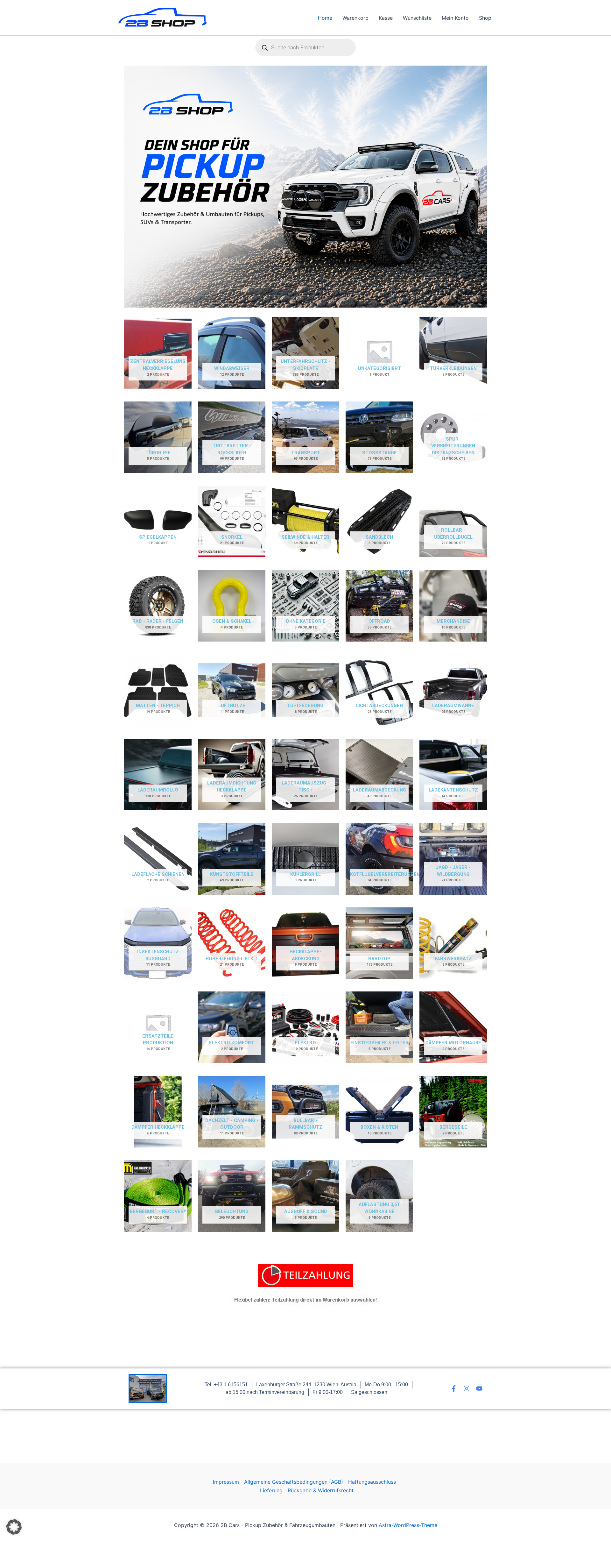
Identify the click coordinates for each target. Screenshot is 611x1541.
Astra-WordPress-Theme (408, 1525)
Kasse (386, 18)
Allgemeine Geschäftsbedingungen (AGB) (293, 1482)
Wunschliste (417, 18)
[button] (14, 1527)
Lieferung (271, 1490)
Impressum (226, 1482)
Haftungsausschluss (372, 1482)
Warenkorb (355, 18)
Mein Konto (455, 18)
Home (325, 18)
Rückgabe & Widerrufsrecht (321, 1490)
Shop (485, 18)
